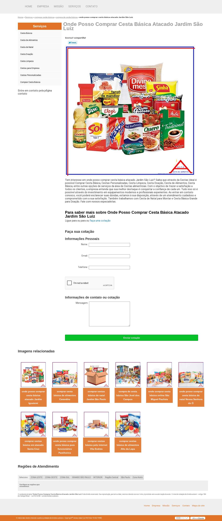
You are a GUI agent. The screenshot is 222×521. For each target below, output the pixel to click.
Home (28, 6)
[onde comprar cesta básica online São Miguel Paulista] (159, 374)
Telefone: (83, 267)
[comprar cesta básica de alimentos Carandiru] (65, 374)
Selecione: (23, 477)
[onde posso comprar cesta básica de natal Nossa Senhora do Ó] (191, 374)
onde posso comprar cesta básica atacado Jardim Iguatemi (33, 397)
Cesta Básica (26, 33)
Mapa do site (198, 505)
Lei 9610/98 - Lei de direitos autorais (44, 496)
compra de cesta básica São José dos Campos (127, 395)
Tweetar (72, 42)
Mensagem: (82, 303)
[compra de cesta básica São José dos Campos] (128, 374)
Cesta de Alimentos (29, 40)
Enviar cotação (131, 337)
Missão (59, 6)
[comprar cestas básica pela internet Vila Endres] (96, 424)
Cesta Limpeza (26, 61)
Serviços (74, 6)
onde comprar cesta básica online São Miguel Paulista (159, 395)
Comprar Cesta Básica (30, 82)
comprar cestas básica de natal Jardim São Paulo (96, 395)
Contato (92, 6)
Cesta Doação (26, 54)
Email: (85, 255)
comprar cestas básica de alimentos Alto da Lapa (128, 445)
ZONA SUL (64, 477)
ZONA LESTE (36, 477)
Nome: (85, 244)
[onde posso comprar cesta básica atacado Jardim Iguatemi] (33, 374)
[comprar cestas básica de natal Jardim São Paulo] (96, 374)
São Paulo (125, 477)
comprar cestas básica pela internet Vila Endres (96, 445)
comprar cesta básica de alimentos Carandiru (65, 395)
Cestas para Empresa (29, 68)
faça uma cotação (100, 220)
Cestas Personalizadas (30, 75)
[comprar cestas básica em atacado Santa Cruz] (33, 424)
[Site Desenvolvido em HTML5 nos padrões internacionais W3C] (182, 518)
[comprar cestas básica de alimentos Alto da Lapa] (128, 424)
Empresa (43, 6)
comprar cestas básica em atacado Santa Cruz (33, 445)
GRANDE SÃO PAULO (81, 477)
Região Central (111, 477)
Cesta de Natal (26, 47)
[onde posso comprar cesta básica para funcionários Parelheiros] (65, 424)
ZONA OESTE (51, 477)
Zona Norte (138, 477)
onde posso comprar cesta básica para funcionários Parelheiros (64, 447)
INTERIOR (97, 477)
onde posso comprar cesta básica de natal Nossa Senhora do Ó (190, 397)
